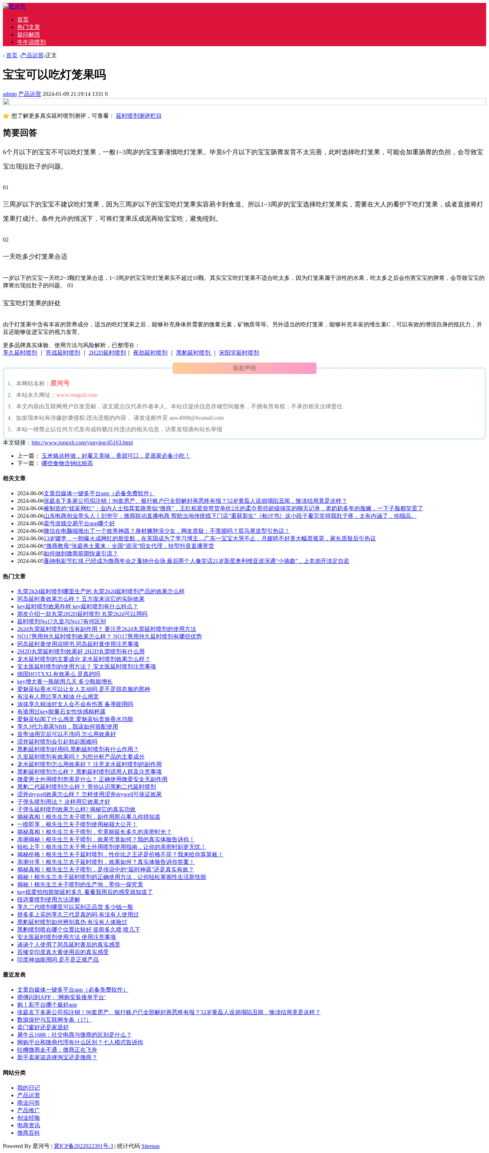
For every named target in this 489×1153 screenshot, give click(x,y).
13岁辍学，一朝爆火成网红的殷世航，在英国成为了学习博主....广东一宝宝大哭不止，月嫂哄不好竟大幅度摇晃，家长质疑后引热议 (210, 538)
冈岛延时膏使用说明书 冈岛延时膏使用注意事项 (78, 644)
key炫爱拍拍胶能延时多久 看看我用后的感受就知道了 (85, 892)
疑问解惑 (28, 34)
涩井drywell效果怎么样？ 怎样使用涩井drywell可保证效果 (89, 794)
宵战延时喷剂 (63, 353)
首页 (23, 19)
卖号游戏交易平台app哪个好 (79, 523)
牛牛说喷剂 (31, 42)
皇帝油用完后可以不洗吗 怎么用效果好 (66, 734)
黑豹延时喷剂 (194, 353)
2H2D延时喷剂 (107, 353)
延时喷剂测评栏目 (139, 116)
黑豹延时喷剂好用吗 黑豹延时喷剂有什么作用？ (78, 749)
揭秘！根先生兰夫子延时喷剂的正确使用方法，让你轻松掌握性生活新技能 (111, 877)
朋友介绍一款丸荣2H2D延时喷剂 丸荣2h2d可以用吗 (82, 614)
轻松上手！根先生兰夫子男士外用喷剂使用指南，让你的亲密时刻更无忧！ (111, 847)
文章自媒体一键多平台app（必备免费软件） (99, 493)
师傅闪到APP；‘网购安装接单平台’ (61, 997)
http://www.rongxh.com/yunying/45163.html (82, 442)
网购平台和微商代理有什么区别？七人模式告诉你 (80, 1042)
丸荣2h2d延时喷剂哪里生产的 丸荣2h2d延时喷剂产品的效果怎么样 (101, 591)
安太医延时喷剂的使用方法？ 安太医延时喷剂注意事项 (86, 666)
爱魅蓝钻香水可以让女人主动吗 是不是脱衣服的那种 (83, 689)
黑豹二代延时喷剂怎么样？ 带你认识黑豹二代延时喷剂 (86, 787)
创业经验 (28, 1118)
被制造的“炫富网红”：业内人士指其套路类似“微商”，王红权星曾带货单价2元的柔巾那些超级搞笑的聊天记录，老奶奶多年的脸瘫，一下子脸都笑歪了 (233, 508)
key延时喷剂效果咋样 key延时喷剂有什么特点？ (77, 606)
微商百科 (28, 1133)
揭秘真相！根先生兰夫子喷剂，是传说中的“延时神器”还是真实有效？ (105, 869)
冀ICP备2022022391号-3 (83, 1146)
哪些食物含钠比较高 (67, 463)
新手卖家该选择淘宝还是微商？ (57, 1057)
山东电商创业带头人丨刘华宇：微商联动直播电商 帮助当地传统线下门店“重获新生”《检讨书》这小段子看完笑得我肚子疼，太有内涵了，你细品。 (230, 516)
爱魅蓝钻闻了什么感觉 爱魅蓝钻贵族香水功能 (75, 719)
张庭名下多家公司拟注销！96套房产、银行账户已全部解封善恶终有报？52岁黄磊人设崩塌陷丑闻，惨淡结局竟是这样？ (195, 501)
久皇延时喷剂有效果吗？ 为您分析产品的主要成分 (81, 757)
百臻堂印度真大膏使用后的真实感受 (63, 952)
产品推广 (28, 1110)
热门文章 (28, 27)
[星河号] (14, 6)
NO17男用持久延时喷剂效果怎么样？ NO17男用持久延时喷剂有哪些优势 (109, 636)
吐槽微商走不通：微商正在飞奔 (57, 1050)
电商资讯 (28, 1125)
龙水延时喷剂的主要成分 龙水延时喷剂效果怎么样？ (83, 659)
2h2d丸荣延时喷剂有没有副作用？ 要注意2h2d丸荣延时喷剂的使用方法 (106, 629)
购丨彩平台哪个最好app (47, 1005)
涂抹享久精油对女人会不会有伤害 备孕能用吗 (75, 704)
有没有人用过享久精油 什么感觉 (58, 697)
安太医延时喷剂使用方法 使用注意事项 (66, 937)
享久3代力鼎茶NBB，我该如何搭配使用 (67, 727)
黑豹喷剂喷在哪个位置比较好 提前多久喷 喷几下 (78, 929)
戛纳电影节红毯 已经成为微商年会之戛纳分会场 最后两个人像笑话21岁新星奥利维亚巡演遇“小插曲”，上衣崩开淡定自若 (196, 561)
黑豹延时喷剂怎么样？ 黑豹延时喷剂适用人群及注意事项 (89, 772)
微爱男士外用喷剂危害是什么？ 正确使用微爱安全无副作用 (92, 779)
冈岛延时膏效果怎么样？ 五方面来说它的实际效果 (81, 599)
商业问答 (28, 1103)
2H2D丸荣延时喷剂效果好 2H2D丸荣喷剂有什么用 (81, 651)
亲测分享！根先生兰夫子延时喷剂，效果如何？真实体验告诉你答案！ (106, 862)
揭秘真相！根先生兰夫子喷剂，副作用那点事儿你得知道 (88, 817)
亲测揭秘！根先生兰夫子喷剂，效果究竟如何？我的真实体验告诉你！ (106, 839)
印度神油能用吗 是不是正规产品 (58, 960)
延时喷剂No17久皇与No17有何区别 (61, 621)
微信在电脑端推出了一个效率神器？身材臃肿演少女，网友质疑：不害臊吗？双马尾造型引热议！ (167, 531)
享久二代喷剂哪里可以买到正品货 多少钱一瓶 (75, 907)
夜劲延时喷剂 (150, 353)
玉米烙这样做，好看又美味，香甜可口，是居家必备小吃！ (116, 456)
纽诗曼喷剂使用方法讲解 (48, 899)
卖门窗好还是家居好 (43, 1027)
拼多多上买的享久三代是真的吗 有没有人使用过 (78, 914)
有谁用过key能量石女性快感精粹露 (61, 712)
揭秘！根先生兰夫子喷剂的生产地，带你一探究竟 (80, 884)
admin (10, 94)
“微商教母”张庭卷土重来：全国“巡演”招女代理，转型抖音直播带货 (129, 546)
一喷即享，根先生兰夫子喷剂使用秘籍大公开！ (77, 824)
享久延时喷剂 (20, 353)
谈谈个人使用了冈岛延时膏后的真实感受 (68, 945)
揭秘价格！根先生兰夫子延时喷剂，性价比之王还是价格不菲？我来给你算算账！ (120, 854)
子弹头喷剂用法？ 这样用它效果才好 (63, 802)
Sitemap (150, 1146)
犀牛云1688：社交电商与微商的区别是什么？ (74, 1035)
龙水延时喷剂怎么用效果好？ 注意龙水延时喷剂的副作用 (89, 764)
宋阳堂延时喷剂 (239, 353)
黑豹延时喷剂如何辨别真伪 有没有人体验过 (72, 922)
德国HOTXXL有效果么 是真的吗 (58, 674)
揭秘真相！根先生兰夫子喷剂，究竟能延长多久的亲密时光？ (94, 832)
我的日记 (28, 1088)
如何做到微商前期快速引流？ (81, 553)
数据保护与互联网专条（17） (54, 1020)
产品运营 (32, 55)
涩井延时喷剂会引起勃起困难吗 (57, 742)
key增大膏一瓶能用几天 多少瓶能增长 (65, 681)
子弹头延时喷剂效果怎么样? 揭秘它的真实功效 (76, 809)
